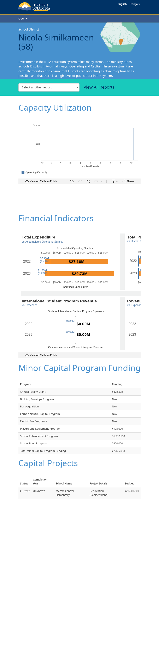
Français (134, 4)
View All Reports (99, 87)
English (122, 4)
